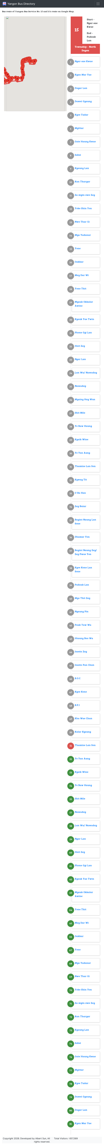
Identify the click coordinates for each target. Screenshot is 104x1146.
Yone (78, 248)
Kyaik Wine (81, 439)
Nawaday (80, 386)
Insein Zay (81, 651)
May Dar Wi (82, 275)
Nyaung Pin (81, 611)
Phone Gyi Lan (83, 332)
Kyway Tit (81, 479)
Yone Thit (80, 288)
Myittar (79, 128)
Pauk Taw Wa (83, 625)
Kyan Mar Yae (83, 74)
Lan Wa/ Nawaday (86, 372)
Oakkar (79, 262)
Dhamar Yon (82, 537)
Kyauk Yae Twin (84, 319)
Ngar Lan (80, 359)
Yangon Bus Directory (21, 3)
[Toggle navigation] (98, 3)
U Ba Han (80, 493)
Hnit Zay (80, 346)
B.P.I (77, 705)
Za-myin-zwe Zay (85, 195)
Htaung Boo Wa (84, 638)
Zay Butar (80, 506)
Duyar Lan (81, 88)
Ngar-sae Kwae (84, 61)
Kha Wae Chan (83, 718)
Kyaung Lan (82, 168)
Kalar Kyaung (83, 732)
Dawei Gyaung (83, 101)
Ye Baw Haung (83, 426)
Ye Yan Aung (82, 453)
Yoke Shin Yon (83, 208)
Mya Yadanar (83, 235)
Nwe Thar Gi (82, 221)
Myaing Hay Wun (85, 399)
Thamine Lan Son (85, 466)
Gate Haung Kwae (85, 141)
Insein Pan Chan (84, 665)
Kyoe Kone (81, 691)
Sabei (78, 155)
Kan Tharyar (82, 181)
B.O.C (77, 678)
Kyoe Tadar (81, 114)
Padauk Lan (82, 584)
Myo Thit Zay (82, 598)
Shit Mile (80, 413)
